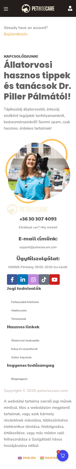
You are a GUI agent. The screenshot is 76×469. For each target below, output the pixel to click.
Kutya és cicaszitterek (24, 349)
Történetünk (18, 319)
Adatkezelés (19, 310)
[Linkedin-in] (23, 279)
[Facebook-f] (12, 279)
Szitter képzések (21, 357)
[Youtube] (54, 279)
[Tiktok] (44, 279)
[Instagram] (33, 279)
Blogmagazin (19, 379)
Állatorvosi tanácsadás (25, 340)
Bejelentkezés (16, 34)
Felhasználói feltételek (25, 302)
